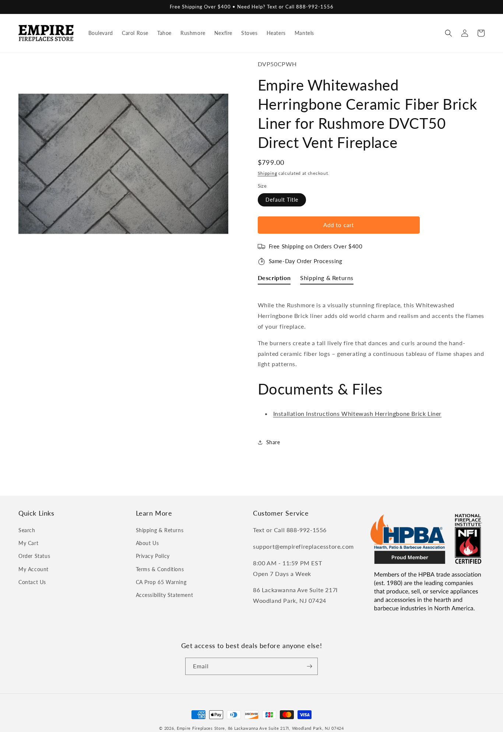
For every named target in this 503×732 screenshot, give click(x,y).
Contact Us (32, 582)
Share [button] (273, 442)
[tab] (274, 279)
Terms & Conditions (160, 569)
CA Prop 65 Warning (161, 582)
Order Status (34, 556)
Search (26, 530)
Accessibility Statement (164, 595)
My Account (33, 569)
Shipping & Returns (160, 530)
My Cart (28, 543)
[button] (448, 33)
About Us (147, 543)
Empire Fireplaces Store (201, 728)
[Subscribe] (309, 666)
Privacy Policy (153, 556)
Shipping (267, 173)
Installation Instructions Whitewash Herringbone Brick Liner (357, 413)
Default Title (281, 200)
